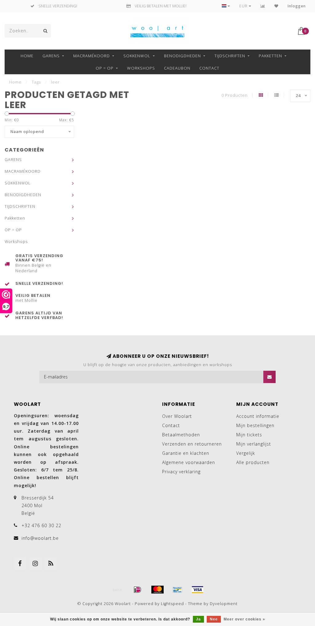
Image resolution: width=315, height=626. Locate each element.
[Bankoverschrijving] (117, 589)
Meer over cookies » (244, 619)
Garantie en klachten (185, 453)
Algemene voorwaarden (188, 462)
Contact (209, 68)
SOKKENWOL (136, 56)
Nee (214, 619)
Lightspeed (172, 603)
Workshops (141, 68)
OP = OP (105, 68)
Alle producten (252, 462)
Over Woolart (177, 416)
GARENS (51, 56)
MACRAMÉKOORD (91, 56)
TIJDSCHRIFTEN (229, 56)
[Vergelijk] (263, 6)
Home (27, 56)
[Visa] (197, 589)
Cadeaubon (177, 68)
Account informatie (257, 416)
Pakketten (270, 56)
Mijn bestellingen (255, 425)
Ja (198, 619)
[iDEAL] (137, 589)
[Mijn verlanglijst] (276, 6)
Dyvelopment (223, 603)
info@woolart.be (40, 538)
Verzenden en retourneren (192, 444)
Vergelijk (245, 453)
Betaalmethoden (181, 435)
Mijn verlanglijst (253, 444)
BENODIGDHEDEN (182, 56)
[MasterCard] (157, 589)
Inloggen (297, 6)
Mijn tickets (249, 435)
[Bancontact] (177, 589)
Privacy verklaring (181, 472)
